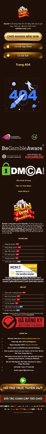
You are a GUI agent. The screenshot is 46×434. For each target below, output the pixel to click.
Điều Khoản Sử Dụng (23, 180)
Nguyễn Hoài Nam (32, 345)
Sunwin (27, 412)
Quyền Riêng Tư (23, 191)
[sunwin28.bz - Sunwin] (23, 11)
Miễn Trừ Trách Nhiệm (23, 186)
